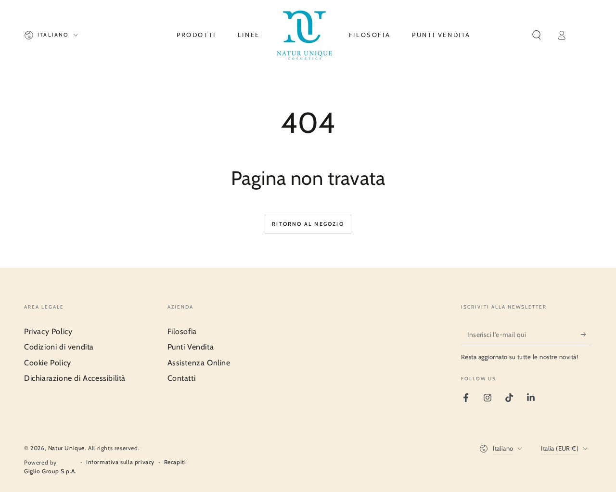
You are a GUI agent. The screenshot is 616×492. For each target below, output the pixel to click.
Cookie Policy (47, 362)
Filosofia (182, 331)
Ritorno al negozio (308, 223)
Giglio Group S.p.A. (50, 471)
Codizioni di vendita (59, 346)
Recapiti (175, 462)
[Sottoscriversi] (586, 334)
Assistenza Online (199, 362)
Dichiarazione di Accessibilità (75, 378)
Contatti (181, 378)
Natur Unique (66, 448)
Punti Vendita (190, 346)
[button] (536, 35)
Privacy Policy (48, 331)
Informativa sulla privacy (120, 462)
